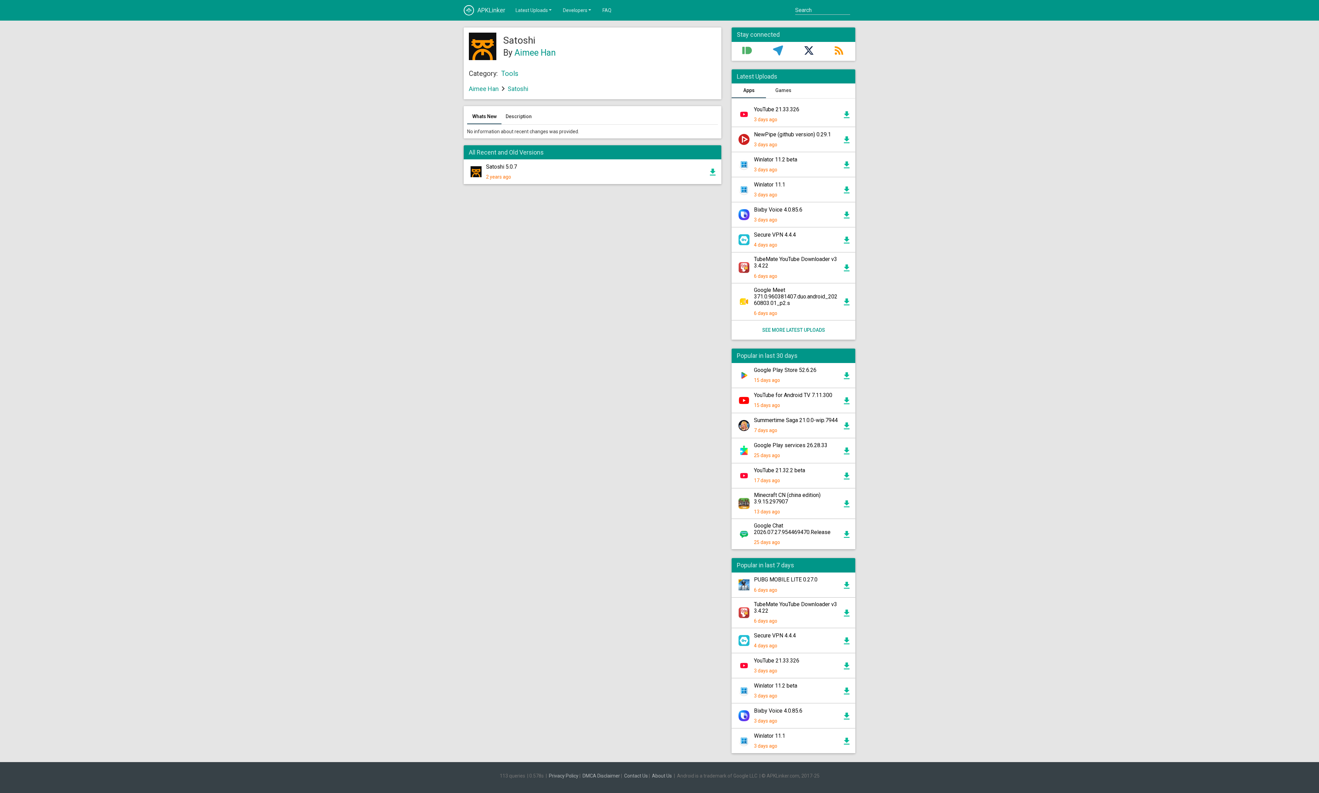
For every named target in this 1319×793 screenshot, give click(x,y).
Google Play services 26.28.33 (790, 445)
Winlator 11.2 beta (775, 159)
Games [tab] (783, 90)
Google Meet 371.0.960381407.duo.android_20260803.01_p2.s (795, 296)
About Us (662, 776)
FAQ (606, 10)
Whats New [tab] (484, 116)
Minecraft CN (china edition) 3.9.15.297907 (787, 498)
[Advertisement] (592, 272)
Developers (575, 10)
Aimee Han (535, 53)
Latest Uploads (532, 10)
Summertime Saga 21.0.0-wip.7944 (796, 420)
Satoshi (518, 88)
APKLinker (491, 10)
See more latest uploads (793, 330)
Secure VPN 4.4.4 (775, 234)
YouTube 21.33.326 (776, 109)
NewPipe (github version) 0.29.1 (792, 134)
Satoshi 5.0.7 (501, 166)
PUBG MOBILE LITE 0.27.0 (786, 579)
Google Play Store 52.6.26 (785, 370)
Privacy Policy (563, 776)
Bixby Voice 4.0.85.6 (778, 209)
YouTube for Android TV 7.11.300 (793, 395)
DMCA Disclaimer (601, 776)
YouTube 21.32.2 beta (779, 470)
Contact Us (636, 776)
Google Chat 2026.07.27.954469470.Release (792, 528)
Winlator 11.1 (769, 184)
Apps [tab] (749, 90)
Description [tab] (519, 116)
